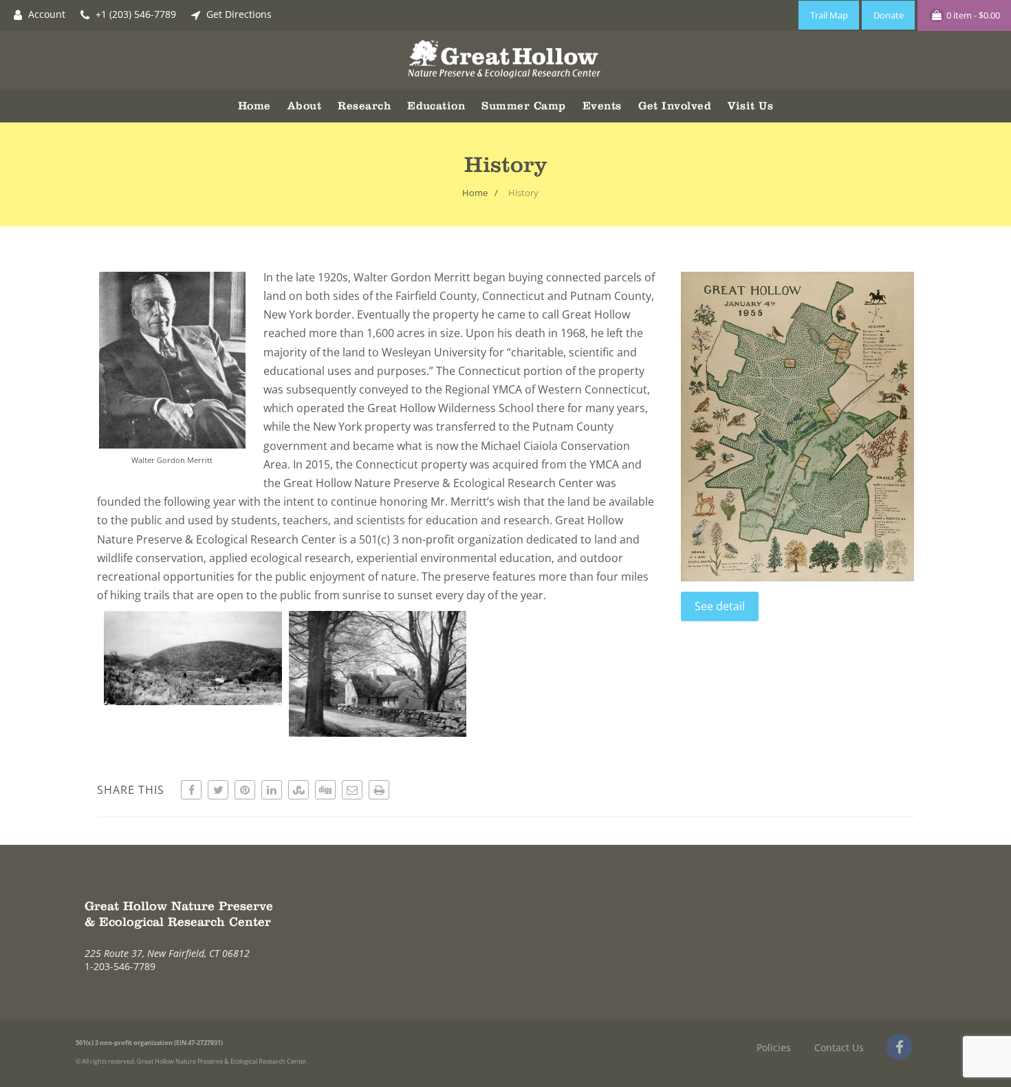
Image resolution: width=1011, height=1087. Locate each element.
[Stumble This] (298, 789)
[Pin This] (245, 789)
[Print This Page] (379, 789)
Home (254, 105)
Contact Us (839, 1047)
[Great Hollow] (506, 81)
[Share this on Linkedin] (271, 789)
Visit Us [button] (750, 105)
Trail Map (829, 15)
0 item (972, 15)
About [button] (304, 105)
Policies (774, 1047)
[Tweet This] (218, 789)
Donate (888, 15)
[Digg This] (325, 789)
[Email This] (352, 789)
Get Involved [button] (675, 105)
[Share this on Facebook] (191, 789)
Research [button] (364, 105)
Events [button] (602, 105)
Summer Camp (523, 105)
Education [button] (436, 105)
